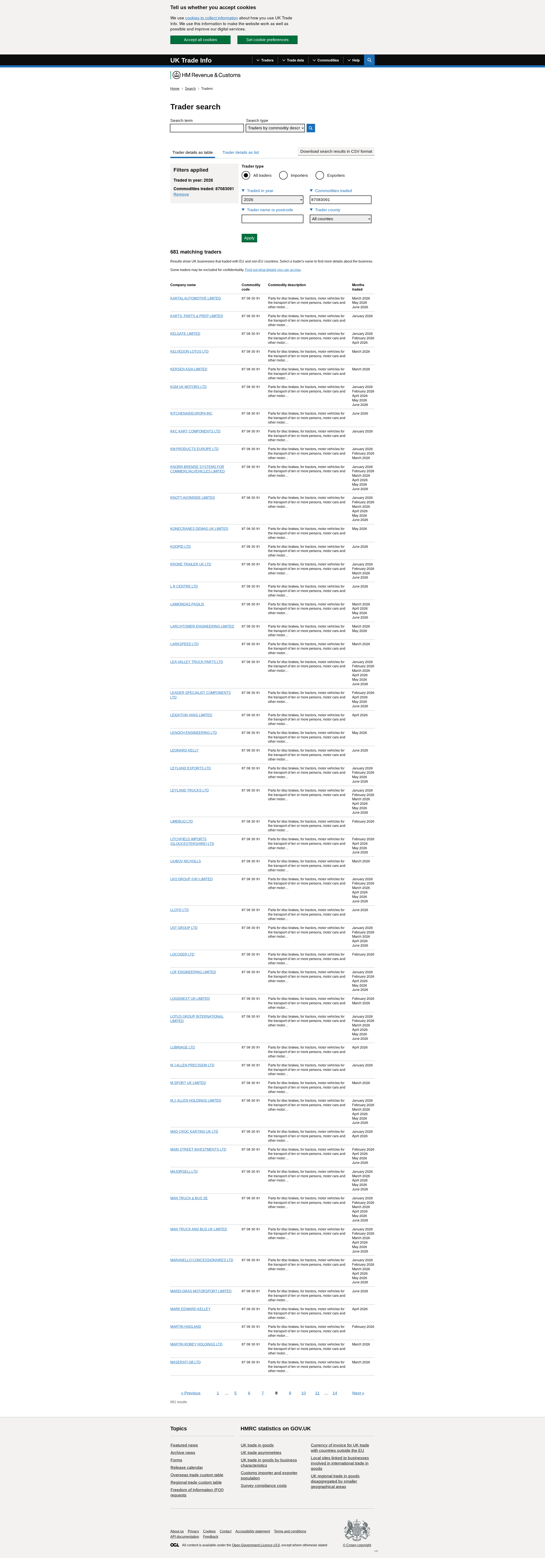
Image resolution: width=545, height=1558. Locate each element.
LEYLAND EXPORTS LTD (190, 768)
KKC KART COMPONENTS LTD (195, 431)
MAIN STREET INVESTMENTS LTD (198, 1149)
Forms (176, 1460)
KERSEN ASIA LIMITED (188, 369)
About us (177, 1531)
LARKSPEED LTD (184, 644)
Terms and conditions (290, 1531)
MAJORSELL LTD (184, 1171)
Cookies (209, 1531)
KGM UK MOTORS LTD (188, 387)
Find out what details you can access (273, 270)
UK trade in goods (257, 1445)
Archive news (183, 1452)
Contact (225, 1531)
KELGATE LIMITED (185, 333)
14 (335, 1393)
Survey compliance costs (264, 1485)
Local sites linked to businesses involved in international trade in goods (340, 1463)
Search (190, 88)
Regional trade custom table (196, 1482)
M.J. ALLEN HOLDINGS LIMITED (195, 1100)
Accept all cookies (200, 39)
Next (358, 1393)
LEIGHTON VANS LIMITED (191, 715)
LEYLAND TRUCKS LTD (189, 790)
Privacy (193, 1531)
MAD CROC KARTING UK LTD (194, 1131)
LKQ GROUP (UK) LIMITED (191, 879)
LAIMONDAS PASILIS (187, 604)
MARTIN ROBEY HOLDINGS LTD (196, 1344)
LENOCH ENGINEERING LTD (193, 733)
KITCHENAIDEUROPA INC (191, 413)
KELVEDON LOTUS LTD (189, 351)
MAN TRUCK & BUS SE (189, 1198)
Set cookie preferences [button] (267, 39)
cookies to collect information (211, 18)
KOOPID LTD (180, 546)
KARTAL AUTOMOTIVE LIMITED (195, 298)
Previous (191, 1393)
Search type (257, 120)
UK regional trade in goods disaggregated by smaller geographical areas (335, 1481)
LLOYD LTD (179, 910)
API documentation (184, 1536)
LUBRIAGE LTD (182, 1047)
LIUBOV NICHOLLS (185, 861)
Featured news (184, 1445)
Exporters (336, 175)
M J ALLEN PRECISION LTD (192, 1065)
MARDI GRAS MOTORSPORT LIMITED (201, 1291)
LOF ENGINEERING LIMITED (193, 972)
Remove (181, 194)
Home (174, 88)
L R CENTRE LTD (184, 586)
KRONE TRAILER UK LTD (190, 564)
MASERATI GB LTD (185, 1362)
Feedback (210, 1536)
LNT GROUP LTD (184, 928)
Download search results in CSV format (336, 151)
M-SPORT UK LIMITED (188, 1083)
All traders (262, 175)
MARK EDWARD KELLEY (190, 1309)
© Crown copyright (357, 1545)
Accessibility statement (252, 1531)
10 (303, 1393)
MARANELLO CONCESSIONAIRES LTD (201, 1260)
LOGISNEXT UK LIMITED (190, 998)
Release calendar (187, 1467)
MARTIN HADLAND (185, 1326)
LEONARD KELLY (184, 750)
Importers (299, 175)
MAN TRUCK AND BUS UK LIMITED (198, 1229)
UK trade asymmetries (261, 1452)
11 (317, 1393)
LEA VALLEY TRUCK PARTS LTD (196, 662)
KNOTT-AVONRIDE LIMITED (192, 497)
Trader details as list (240, 152)
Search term (181, 120)
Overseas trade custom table (197, 1475)
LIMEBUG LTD (181, 821)
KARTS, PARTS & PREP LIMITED (196, 316)
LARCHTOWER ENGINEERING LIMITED (202, 626)
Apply (249, 238)
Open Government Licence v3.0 (256, 1545)
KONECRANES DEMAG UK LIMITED (199, 529)
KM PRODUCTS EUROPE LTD (194, 449)
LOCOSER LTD (182, 954)
